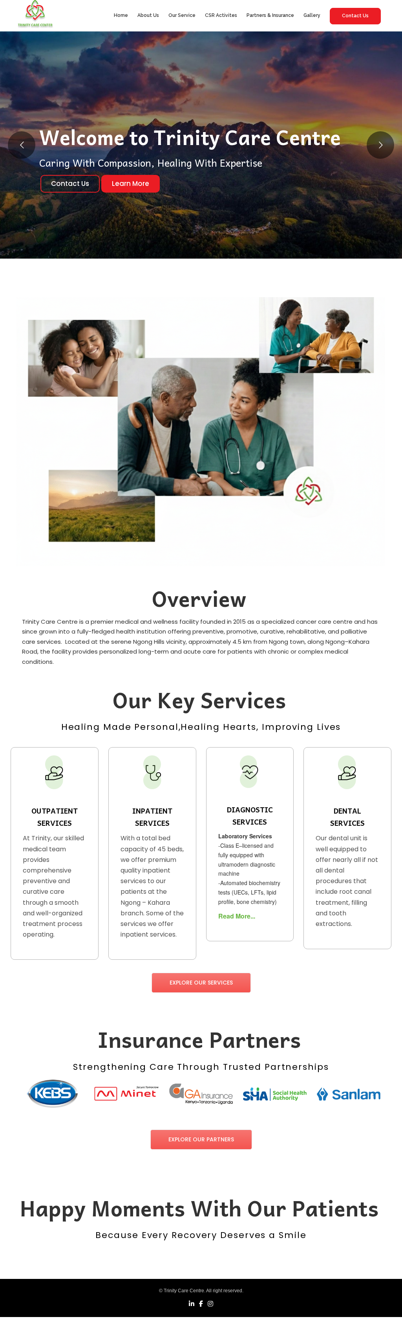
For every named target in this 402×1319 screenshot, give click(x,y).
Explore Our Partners (201, 1139)
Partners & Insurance (270, 15)
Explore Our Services (201, 982)
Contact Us (355, 15)
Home (121, 15)
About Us (148, 15)
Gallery (311, 15)
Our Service (182, 15)
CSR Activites (221, 15)
